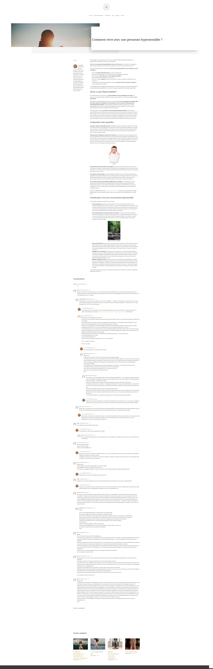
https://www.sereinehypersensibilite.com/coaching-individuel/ (111, 311)
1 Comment (98, 655)
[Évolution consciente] (106, 3)
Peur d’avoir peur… (132, 652)
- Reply (94, 308)
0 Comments (81, 659)
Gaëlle (82, 308)
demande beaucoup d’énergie (111, 190)
